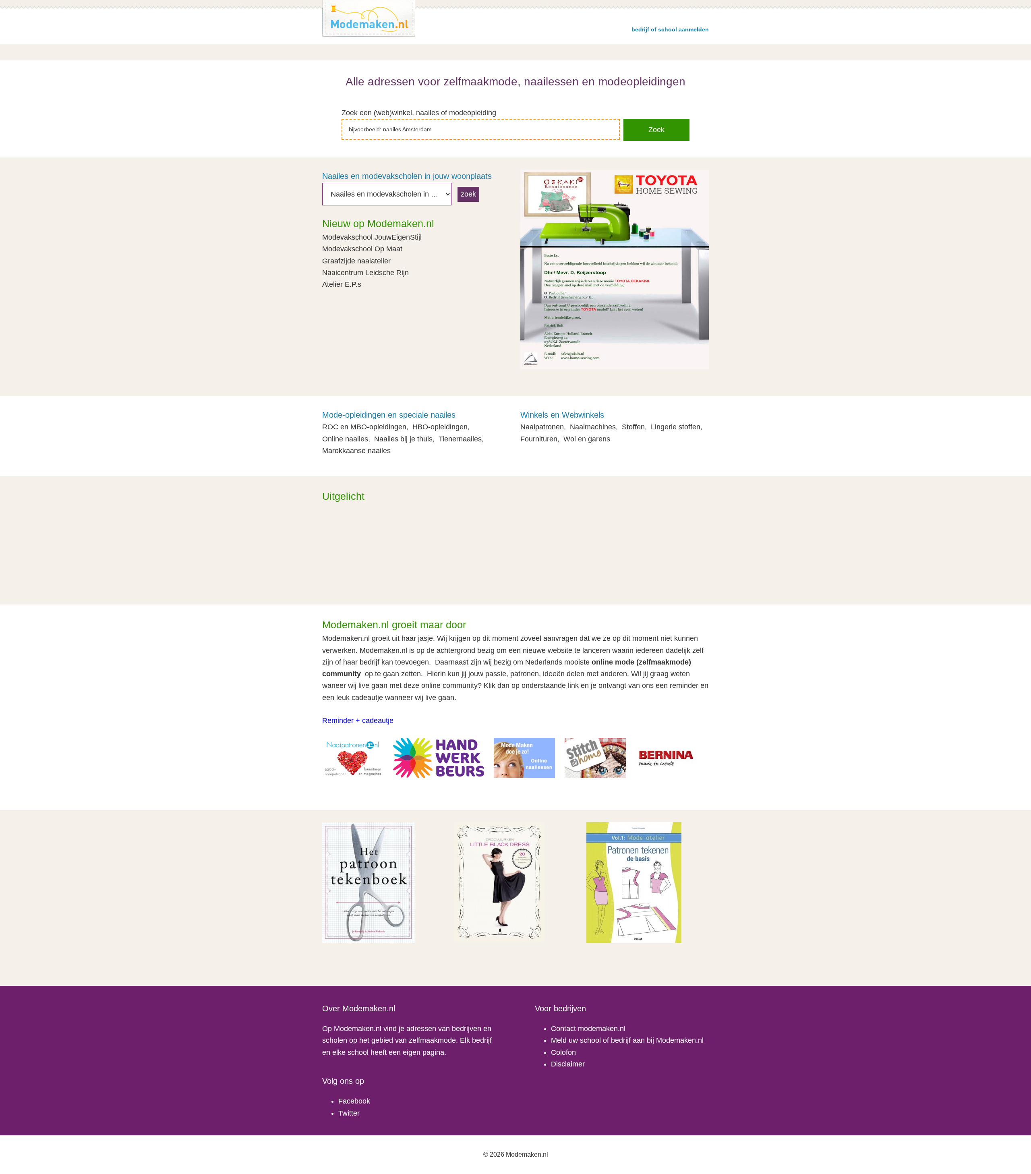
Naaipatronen (542, 427)
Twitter (349, 1113)
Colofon (563, 1052)
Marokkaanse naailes (356, 451)
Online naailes (345, 439)
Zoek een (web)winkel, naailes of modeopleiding (419, 113)
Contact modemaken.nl (588, 1029)
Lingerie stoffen (675, 427)
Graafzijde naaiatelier (356, 261)
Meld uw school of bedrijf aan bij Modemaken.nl (627, 1040)
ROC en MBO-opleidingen (364, 427)
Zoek (656, 130)
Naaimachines (593, 427)
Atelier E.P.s (341, 284)
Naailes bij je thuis (403, 439)
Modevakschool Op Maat (362, 249)
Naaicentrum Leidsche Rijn (365, 273)
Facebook (354, 1101)
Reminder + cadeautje (357, 720)
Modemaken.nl (369, 18)
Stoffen (633, 427)
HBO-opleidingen (440, 427)
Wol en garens (586, 439)
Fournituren (538, 439)
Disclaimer (568, 1064)
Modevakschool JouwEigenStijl (372, 237)
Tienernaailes (460, 439)
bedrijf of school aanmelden (670, 29)
